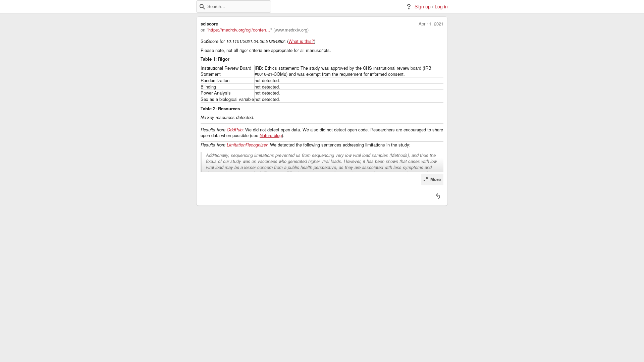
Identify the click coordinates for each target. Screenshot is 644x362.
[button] (202, 7)
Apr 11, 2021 (431, 24)
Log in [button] (441, 6)
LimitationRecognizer (247, 145)
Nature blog (271, 135)
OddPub (235, 130)
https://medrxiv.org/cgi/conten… (239, 30)
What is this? (301, 41)
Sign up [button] (423, 6)
